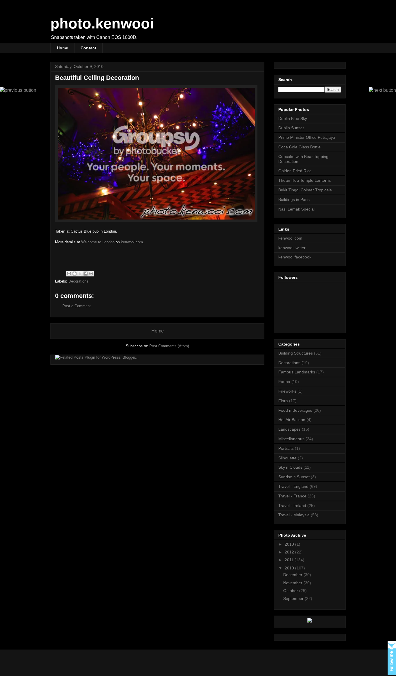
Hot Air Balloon (291, 419)
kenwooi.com (132, 242)
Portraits (286, 448)
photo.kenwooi (102, 23)
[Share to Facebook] (85, 273)
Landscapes (289, 429)
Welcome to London (98, 242)
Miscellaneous (291, 438)
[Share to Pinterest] (91, 273)
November (293, 582)
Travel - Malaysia (294, 515)
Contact (88, 48)
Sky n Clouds (290, 467)
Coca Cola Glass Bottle (299, 147)
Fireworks (287, 391)
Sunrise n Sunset (294, 476)
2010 (290, 568)
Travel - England (293, 486)
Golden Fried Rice (295, 170)
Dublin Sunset (291, 127)
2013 (290, 544)
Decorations (78, 281)
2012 (290, 552)
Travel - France (292, 496)
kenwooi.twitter (292, 247)
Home (62, 48)
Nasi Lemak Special (296, 209)
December (293, 574)
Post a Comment (76, 306)
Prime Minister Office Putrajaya (306, 137)
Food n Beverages (295, 410)
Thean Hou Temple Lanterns (304, 180)
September (294, 598)
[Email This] (69, 273)
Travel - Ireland (292, 505)
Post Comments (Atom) (169, 346)
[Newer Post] (382, 90)
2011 (290, 560)
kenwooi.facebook (294, 257)
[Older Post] (18, 90)
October (291, 590)
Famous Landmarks (296, 372)
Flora (283, 400)
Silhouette (287, 458)
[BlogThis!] (74, 273)
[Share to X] (80, 273)
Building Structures (295, 353)
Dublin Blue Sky (292, 118)
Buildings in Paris (294, 199)
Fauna (284, 381)
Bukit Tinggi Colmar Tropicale (305, 190)
